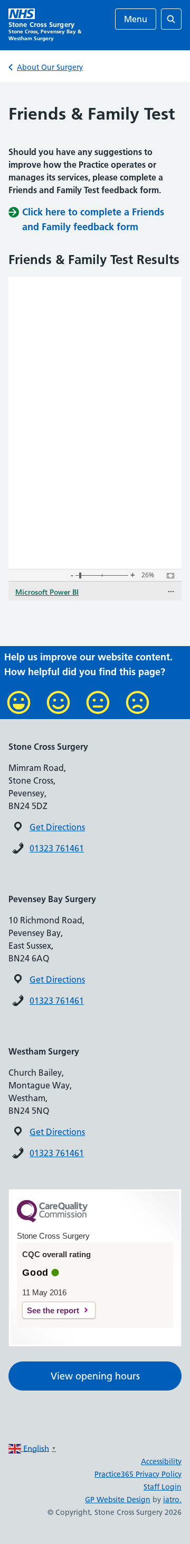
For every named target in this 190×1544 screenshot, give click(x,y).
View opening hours (95, 1376)
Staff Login (163, 1487)
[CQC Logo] (52, 1219)
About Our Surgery (50, 67)
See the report (53, 1310)
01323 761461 (57, 848)
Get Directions (57, 827)
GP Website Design (117, 1499)
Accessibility (161, 1461)
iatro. (172, 1499)
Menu (135, 19)
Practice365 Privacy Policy (138, 1474)
